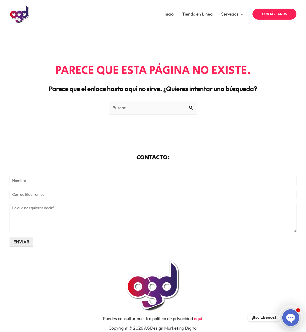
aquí (198, 318)
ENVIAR (21, 242)
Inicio (169, 14)
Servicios (229, 14)
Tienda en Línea (197, 14)
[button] (274, 14)
